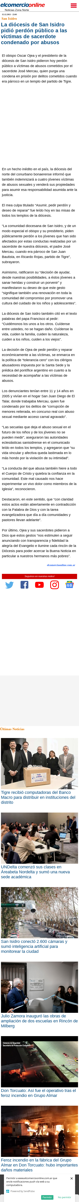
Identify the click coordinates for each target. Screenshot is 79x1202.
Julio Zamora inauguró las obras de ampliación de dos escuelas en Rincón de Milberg (39, 1021)
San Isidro (9, 18)
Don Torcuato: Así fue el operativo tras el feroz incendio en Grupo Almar (38, 1093)
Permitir (47, 1197)
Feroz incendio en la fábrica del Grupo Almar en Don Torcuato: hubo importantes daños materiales (39, 1165)
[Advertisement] (39, 125)
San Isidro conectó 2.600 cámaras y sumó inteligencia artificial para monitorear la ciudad (34, 946)
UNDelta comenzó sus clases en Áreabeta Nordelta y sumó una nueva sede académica (35, 872)
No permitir (64, 1197)
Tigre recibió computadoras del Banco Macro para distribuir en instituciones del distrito (38, 797)
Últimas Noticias (12, 729)
